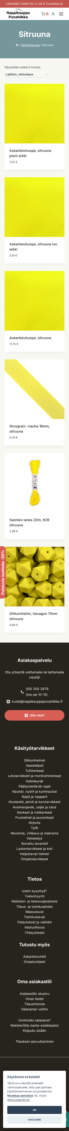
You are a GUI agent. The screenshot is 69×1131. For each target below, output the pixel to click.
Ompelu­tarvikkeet (34, 859)
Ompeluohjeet (34, 962)
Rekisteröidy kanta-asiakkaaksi (34, 1025)
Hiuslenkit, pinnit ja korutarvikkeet (34, 802)
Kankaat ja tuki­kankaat (34, 812)
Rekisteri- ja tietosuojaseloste (34, 901)
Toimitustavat (34, 917)
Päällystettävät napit (35, 786)
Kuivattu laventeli (34, 843)
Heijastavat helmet (34, 854)
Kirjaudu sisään (34, 1031)
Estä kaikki (34, 1119)
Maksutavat (34, 912)
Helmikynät (34, 781)
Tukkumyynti (34, 896)
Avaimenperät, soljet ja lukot (34, 807)
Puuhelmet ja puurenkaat (34, 817)
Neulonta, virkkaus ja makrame (34, 833)
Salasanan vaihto (34, 1009)
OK (34, 1109)
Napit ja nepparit (34, 797)
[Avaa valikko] (63, 13)
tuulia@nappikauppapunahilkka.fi (37, 701)
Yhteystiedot (34, 933)
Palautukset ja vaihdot (34, 922)
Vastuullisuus (34, 927)
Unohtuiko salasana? (34, 1020)
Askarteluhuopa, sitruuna (30, 338)
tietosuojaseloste (18, 1099)
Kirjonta (34, 823)
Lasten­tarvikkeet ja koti (34, 849)
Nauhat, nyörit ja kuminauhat (34, 791)
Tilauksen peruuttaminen (35, 1041)
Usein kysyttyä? (34, 891)
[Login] (53, 14)
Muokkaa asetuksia (20, 1095)
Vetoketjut (34, 838)
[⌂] (17, 45)
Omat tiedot (34, 999)
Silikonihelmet (34, 760)
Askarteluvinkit (34, 957)
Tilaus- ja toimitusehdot (34, 907)
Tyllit (34, 828)
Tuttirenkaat (34, 771)
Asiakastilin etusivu (34, 994)
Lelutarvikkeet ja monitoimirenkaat (34, 776)
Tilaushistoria (34, 1004)
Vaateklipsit (35, 765)
